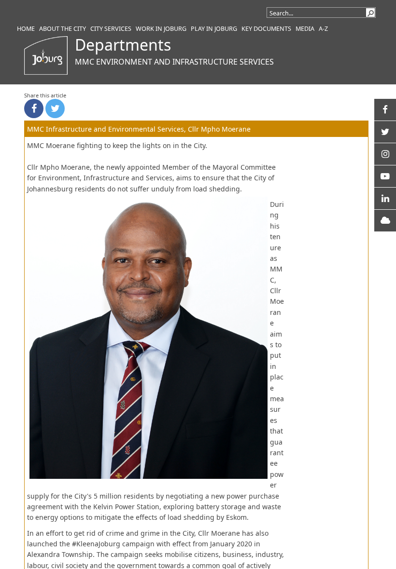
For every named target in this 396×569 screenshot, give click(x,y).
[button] (370, 12)
